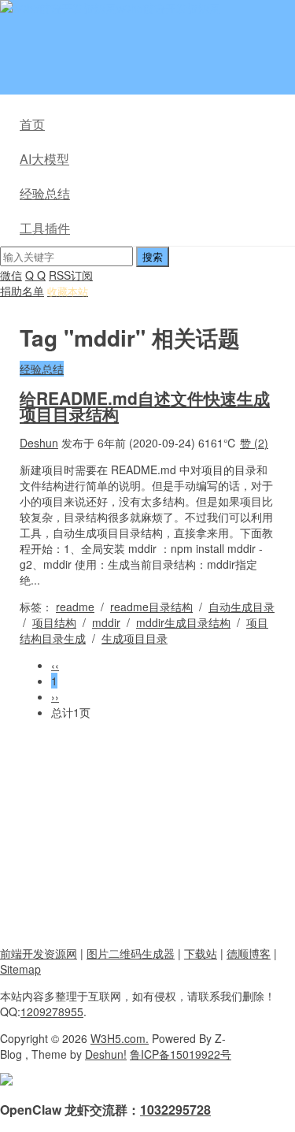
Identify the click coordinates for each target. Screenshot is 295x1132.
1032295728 (175, 1109)
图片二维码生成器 (131, 953)
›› (55, 696)
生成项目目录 (134, 638)
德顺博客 (249, 953)
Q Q (35, 275)
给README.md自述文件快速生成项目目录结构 (145, 405)
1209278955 (51, 1011)
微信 (11, 275)
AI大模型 (44, 159)
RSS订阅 (71, 275)
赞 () (254, 443)
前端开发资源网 (38, 953)
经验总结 (45, 193)
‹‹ (55, 665)
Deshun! (106, 1054)
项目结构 (54, 622)
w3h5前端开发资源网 (168, 8)
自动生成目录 (241, 606)
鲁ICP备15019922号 (180, 1054)
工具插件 (45, 228)
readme (75, 606)
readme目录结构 (151, 606)
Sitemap (20, 969)
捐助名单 (22, 291)
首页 (32, 124)
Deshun (39, 443)
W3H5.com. (119, 1038)
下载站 (200, 953)
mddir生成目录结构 (183, 622)
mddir (106, 622)
